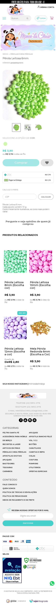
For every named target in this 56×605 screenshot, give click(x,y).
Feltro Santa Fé (11, 433)
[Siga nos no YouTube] (25, 420)
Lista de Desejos (47, 162)
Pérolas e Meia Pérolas (21, 54)
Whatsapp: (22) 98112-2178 (28, 407)
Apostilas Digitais (12, 456)
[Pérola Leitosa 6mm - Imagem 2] (27, 127)
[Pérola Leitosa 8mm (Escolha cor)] (15, 276)
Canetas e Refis (37, 452)
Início (5, 54)
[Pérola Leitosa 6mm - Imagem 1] (16, 127)
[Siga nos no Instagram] (30, 420)
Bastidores (8, 464)
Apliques (7, 460)
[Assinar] (28, 523)
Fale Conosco (10, 484)
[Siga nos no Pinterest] (34, 420)
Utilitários (35, 467)
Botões (33, 444)
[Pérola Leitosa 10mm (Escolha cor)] (41, 276)
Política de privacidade (15, 496)
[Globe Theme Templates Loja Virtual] (16, 601)
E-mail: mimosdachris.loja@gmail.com (28, 411)
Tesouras (8, 467)
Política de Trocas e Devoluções (20, 492)
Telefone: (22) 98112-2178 (28, 403)
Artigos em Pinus (11, 448)
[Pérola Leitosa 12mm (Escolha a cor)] (15, 342)
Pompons (33, 464)
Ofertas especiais (38, 471)
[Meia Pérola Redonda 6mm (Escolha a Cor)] (41, 342)
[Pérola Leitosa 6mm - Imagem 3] (38, 127)
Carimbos (7, 471)
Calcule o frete (10, 190)
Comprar (21, 162)
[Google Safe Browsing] (29, 567)
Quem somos (9, 488)
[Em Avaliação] (12, 570)
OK (46, 197)
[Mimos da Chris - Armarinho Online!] (16, 9)
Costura (33, 460)
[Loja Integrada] (39, 601)
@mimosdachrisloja (36, 384)
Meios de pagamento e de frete (18, 500)
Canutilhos (35, 448)
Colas (32, 456)
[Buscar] (27, 18)
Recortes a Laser (11, 444)
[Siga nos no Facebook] (21, 420)
